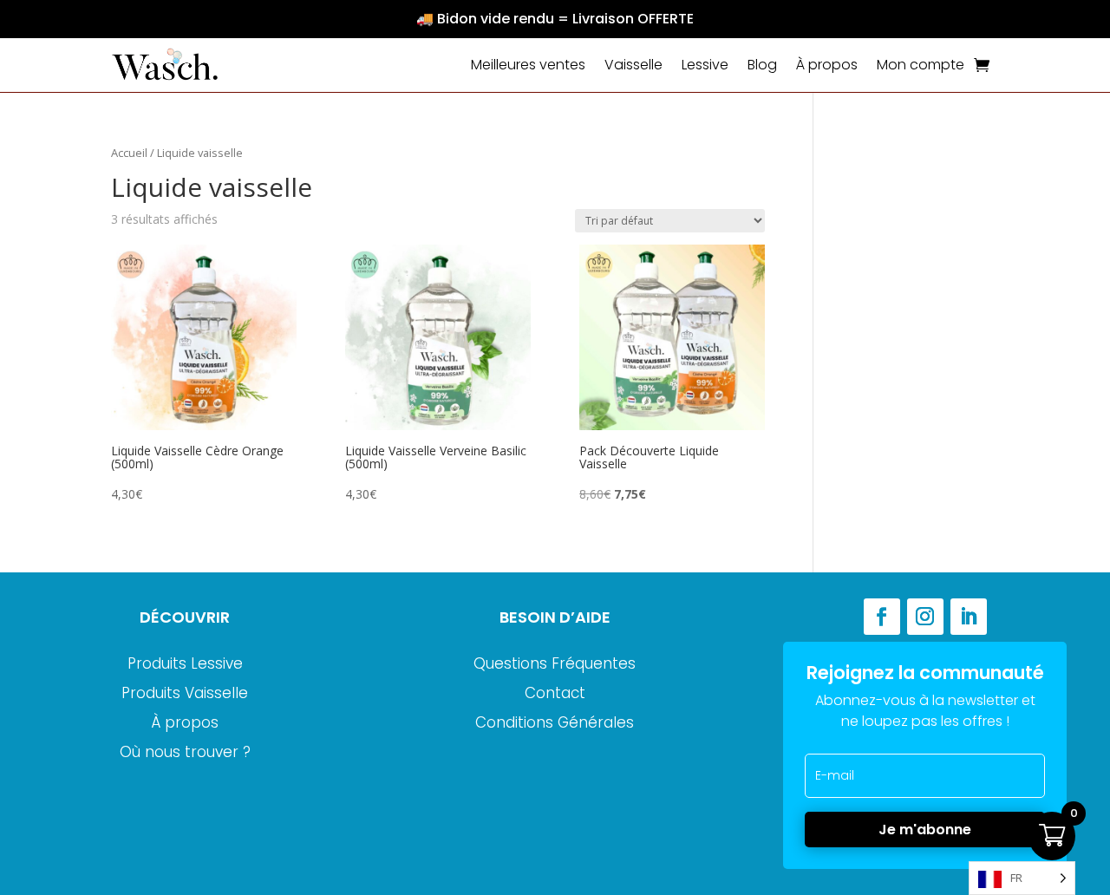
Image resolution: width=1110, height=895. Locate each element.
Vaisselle (633, 65)
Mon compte (920, 65)
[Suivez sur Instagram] (925, 616)
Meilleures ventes (528, 65)
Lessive (705, 65)
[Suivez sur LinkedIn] (968, 616)
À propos (827, 65)
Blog (762, 65)
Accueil (129, 152)
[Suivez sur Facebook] (882, 616)
